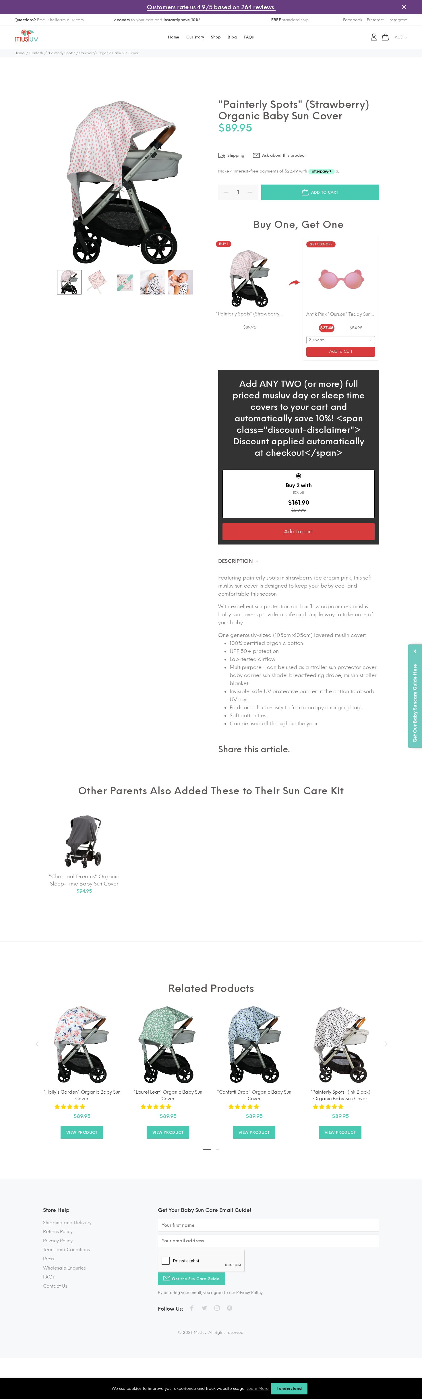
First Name (179, 640)
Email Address (182, 617)
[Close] (257, 493)
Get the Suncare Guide (211, 670)
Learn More (258, 1388)
